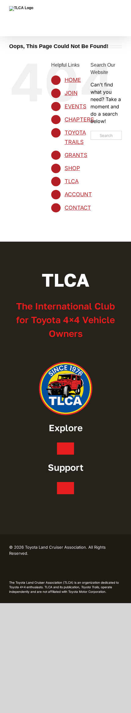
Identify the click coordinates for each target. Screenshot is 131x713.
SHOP (72, 168)
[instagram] (21, 568)
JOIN (71, 93)
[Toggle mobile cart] (97, 9)
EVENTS (76, 106)
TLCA (72, 181)
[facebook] (11, 568)
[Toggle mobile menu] (119, 9)
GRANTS (76, 155)
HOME (73, 80)
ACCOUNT (78, 194)
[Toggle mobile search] (108, 9)
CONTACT (78, 207)
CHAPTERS (79, 119)
